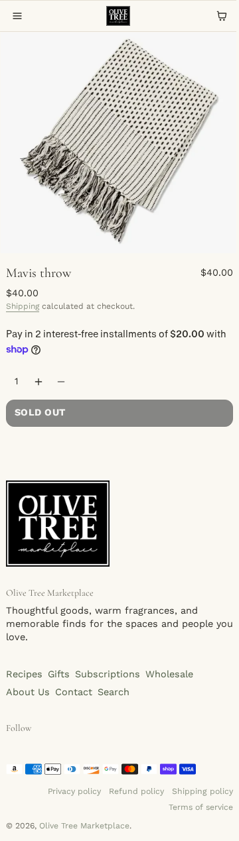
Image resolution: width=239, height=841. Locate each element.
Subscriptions (107, 674)
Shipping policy (202, 791)
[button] (17, 16)
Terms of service (201, 807)
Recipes (24, 674)
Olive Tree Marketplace (84, 825)
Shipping (22, 306)
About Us (28, 692)
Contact (73, 692)
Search (113, 692)
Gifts (59, 674)
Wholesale (169, 674)
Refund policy (136, 791)
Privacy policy (74, 791)
